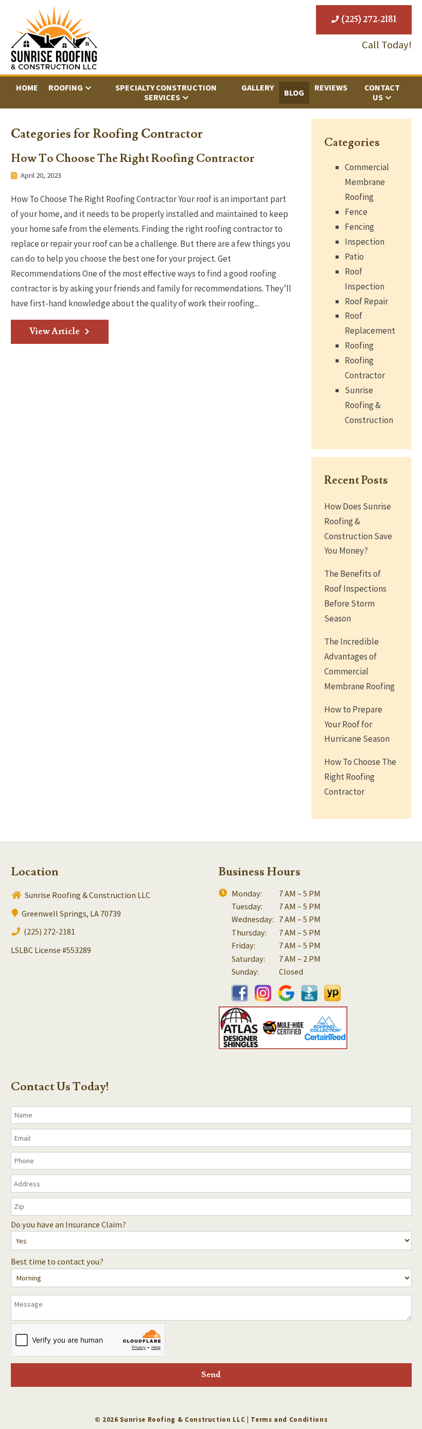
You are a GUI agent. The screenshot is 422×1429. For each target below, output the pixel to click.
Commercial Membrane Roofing (367, 182)
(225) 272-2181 (368, 19)
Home (27, 87)
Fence (356, 211)
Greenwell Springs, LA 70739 (70, 913)
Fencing (359, 226)
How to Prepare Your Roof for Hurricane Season (357, 724)
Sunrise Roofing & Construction (369, 405)
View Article (54, 331)
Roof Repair (366, 301)
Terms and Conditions (289, 1419)
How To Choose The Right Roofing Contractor (133, 158)
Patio (354, 256)
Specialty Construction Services (166, 92)
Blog (294, 92)
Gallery (257, 87)
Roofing (65, 87)
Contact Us (382, 92)
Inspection (364, 241)
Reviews (330, 87)
